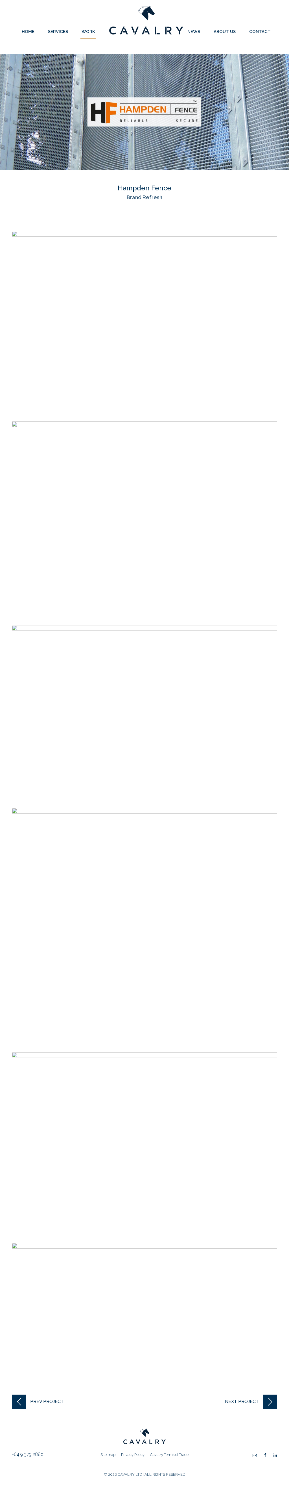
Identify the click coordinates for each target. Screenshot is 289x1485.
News (193, 31)
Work (88, 31)
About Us (225, 31)
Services (58, 31)
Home (28, 31)
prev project (47, 1401)
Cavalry (146, 33)
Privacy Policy (132, 1455)
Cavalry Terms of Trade (169, 1455)
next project (242, 1401)
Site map (107, 1455)
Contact (260, 31)
